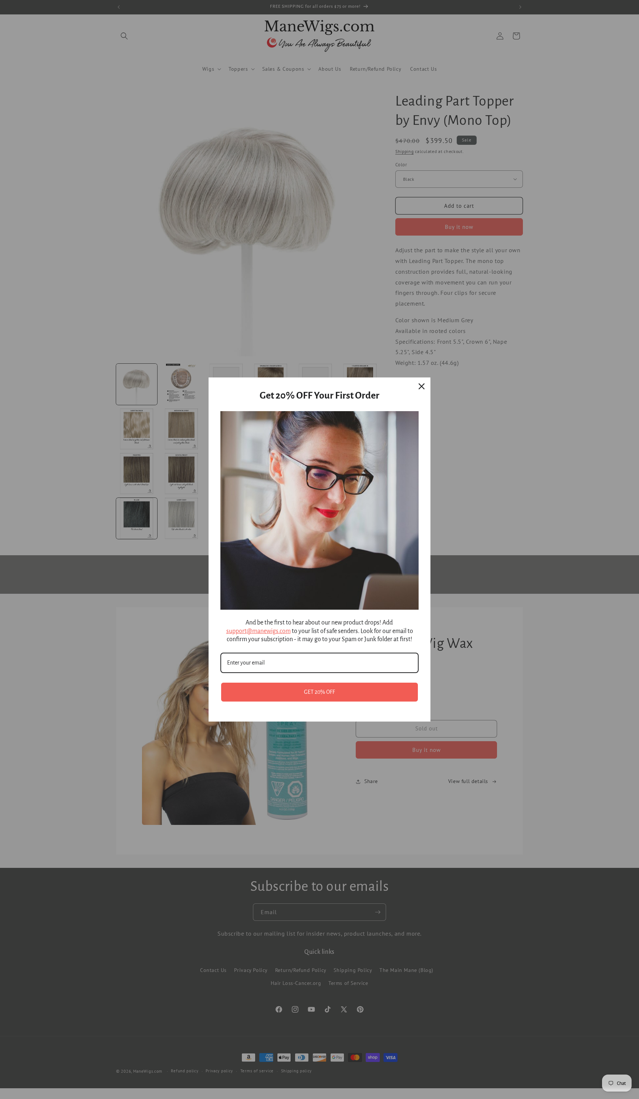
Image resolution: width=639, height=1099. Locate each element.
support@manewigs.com (258, 631)
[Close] (421, 386)
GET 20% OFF (319, 692)
